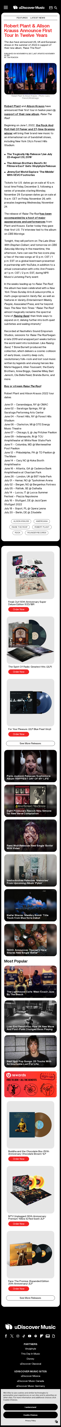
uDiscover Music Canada (30, 1381)
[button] (30, 581)
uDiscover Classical (30, 1364)
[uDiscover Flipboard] (41, 1336)
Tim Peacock (12, 57)
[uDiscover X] (12, 1336)
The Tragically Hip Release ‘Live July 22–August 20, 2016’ (29, 156)
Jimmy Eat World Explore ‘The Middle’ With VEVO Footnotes (30, 173)
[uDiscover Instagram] (18, 1336)
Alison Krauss (36, 106)
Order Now (18, 609)
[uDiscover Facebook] (6, 1336)
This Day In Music (30, 1354)
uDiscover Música (30, 1376)
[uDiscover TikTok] (24, 1336)
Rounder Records (36, 533)
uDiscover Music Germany (30, 1386)
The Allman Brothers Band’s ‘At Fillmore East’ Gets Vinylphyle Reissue (31, 165)
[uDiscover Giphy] (53, 1336)
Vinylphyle (30, 1349)
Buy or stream (22, 386)
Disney (30, 1359)
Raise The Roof (20, 527)
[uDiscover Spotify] (35, 1336)
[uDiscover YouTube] (30, 1336)
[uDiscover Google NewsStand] (47, 1336)
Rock (17, 533)
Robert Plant (12, 106)
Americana (42, 521)
